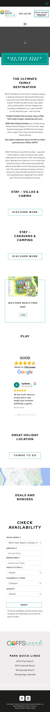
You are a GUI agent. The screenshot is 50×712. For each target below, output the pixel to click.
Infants (10, 589)
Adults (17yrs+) (14, 567)
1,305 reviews (29, 367)
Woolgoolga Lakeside (25, 674)
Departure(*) (13, 558)
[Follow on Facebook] (21, 698)
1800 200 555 (25, 14)
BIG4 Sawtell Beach (25, 665)
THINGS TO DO (25, 455)
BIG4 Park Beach (25, 661)
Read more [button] (19, 407)
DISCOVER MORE (25, 212)
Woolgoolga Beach (25, 670)
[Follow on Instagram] (28, 698)
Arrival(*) (11, 548)
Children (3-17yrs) (15, 578)
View (23, 315)
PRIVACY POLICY (31, 706)
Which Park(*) (13, 537)
